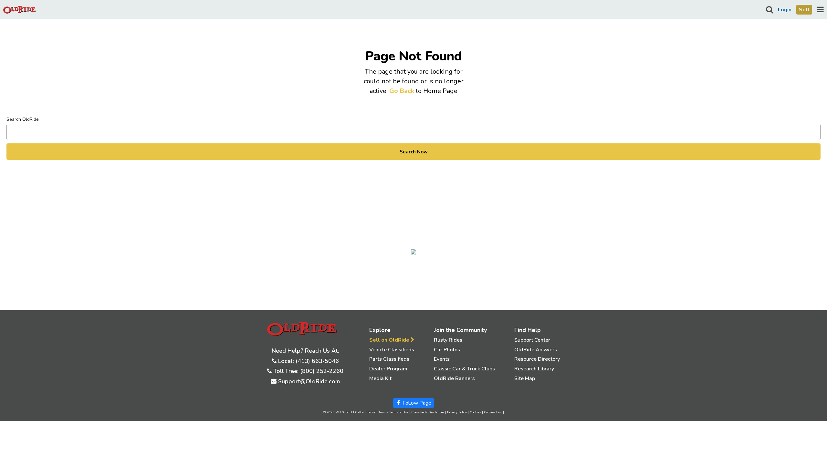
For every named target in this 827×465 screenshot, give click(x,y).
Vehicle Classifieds (391, 349)
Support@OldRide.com (309, 381)
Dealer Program (388, 368)
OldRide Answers (535, 349)
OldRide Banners (454, 378)
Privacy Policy (457, 412)
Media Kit (380, 378)
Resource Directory (537, 359)
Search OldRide (22, 119)
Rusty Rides (448, 340)
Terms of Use (398, 412)
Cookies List (493, 412)
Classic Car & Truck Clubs (464, 368)
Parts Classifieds (389, 359)
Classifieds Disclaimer (427, 412)
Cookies (475, 412)
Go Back (401, 91)
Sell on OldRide (390, 340)
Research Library (534, 368)
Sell (804, 9)
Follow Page (416, 403)
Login (784, 9)
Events (442, 359)
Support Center (532, 340)
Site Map (524, 378)
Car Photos (447, 349)
